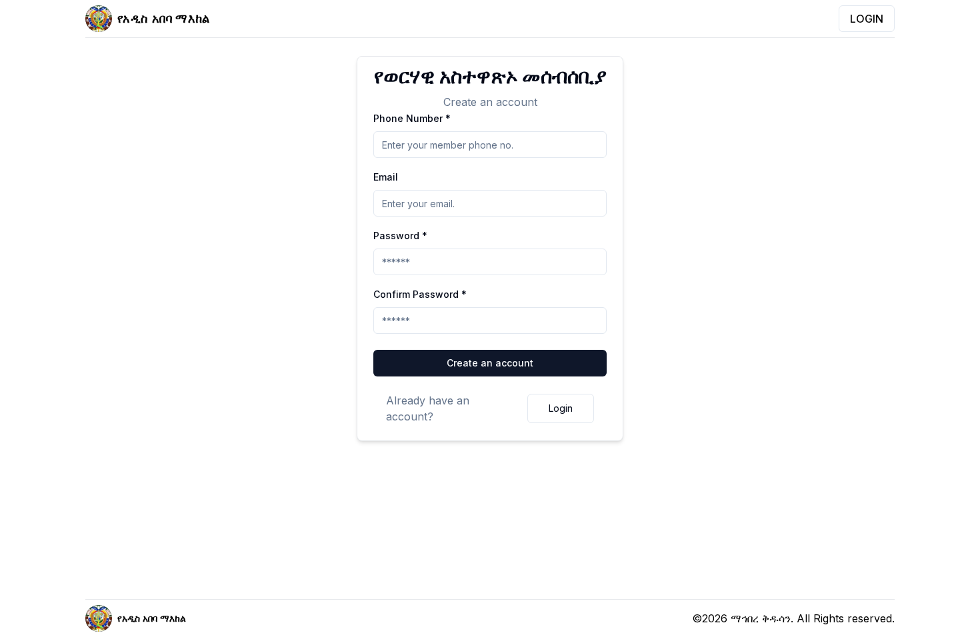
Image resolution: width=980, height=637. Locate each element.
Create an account (490, 362)
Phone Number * (412, 118)
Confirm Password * (420, 294)
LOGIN (866, 18)
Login (561, 408)
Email (385, 177)
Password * (400, 235)
